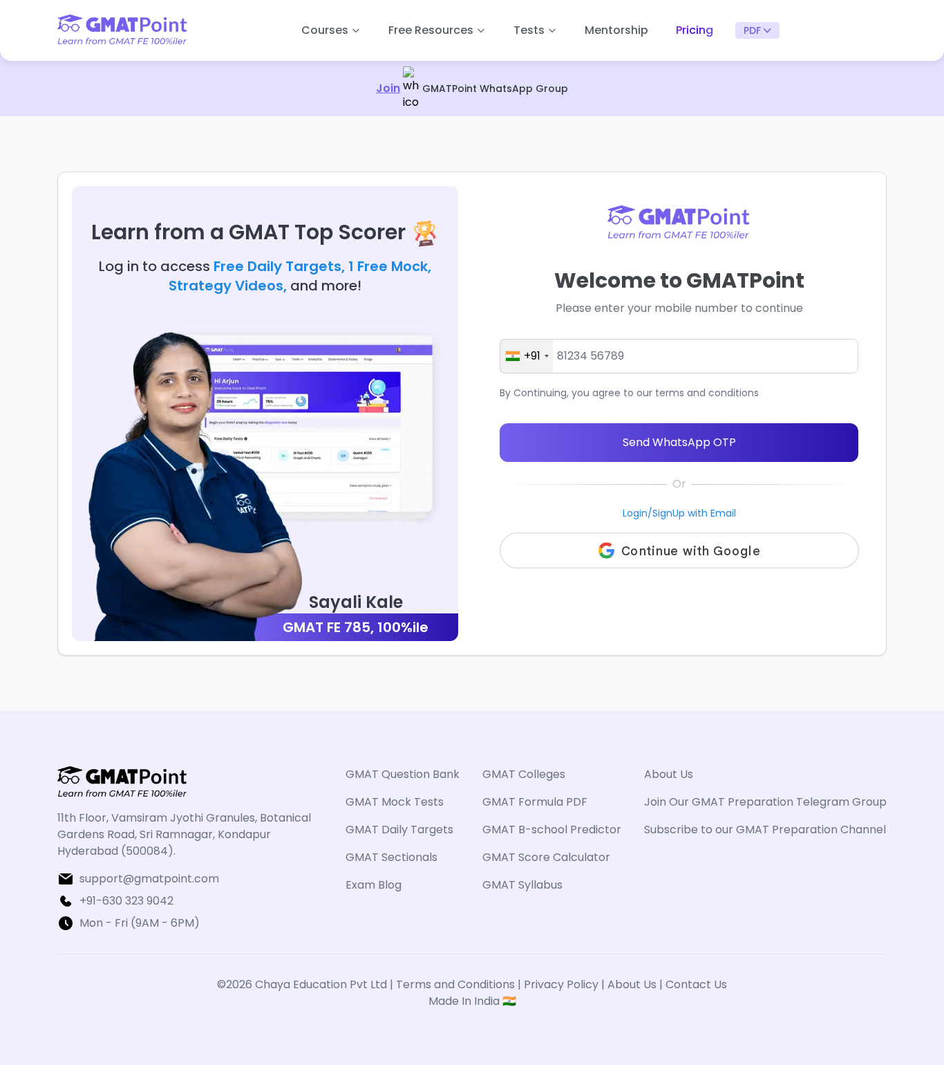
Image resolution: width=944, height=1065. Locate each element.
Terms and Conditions (457, 984)
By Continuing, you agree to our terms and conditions (629, 393)
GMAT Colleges (523, 774)
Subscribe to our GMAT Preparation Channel (765, 829)
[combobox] (526, 356)
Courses (324, 30)
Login (635, 513)
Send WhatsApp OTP (679, 442)
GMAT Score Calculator (546, 857)
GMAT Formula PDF (534, 802)
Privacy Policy (561, 984)
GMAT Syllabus (522, 885)
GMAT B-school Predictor (551, 829)
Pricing (694, 30)
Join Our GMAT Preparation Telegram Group (765, 802)
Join (388, 88)
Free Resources (430, 30)
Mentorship (616, 30)
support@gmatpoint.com (149, 879)
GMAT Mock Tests (395, 802)
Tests (529, 30)
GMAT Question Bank (403, 774)
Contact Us (696, 984)
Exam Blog (374, 885)
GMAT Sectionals (391, 857)
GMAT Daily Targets (399, 829)
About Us (668, 774)
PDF (752, 30)
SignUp (668, 513)
